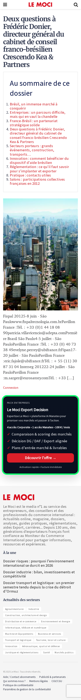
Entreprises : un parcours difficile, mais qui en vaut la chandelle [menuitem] (37, 114)
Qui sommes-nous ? (14, 681)
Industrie (33, 609)
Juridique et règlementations (21, 652)
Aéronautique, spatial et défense (41, 646)
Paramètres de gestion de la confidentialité (27, 689)
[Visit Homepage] (40, 4)
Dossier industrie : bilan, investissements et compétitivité (39, 574)
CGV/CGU (57, 681)
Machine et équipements (19, 633)
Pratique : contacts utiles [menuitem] (30, 175)
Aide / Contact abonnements (19, 677)
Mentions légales (38, 681)
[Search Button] (76, 4)
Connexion (10, 387)
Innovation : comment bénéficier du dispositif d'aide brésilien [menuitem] (39, 160)
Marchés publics (64, 652)
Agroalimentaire (14, 609)
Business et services (49, 633)
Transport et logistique (18, 640)
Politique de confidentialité (18, 685)
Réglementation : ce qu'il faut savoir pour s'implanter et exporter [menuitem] (39, 168)
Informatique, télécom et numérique (25, 627)
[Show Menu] (5, 4)
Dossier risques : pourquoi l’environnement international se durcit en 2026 (38, 563)
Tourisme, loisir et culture (51, 640)
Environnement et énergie (55, 621)
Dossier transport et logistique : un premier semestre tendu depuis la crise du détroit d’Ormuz (38, 586)
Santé (46, 652)
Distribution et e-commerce (20, 621)
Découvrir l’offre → (40, 457)
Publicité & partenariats (52, 677)
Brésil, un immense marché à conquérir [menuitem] (33, 106)
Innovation (11, 646)
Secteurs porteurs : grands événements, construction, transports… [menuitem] (32, 149)
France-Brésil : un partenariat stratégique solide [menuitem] (34, 122)
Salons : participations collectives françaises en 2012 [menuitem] (37, 181)
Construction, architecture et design (26, 615)
